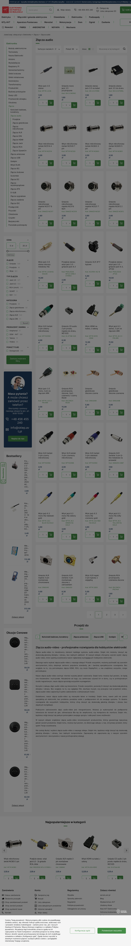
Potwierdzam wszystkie (112, 930)
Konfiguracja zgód (82, 930)
